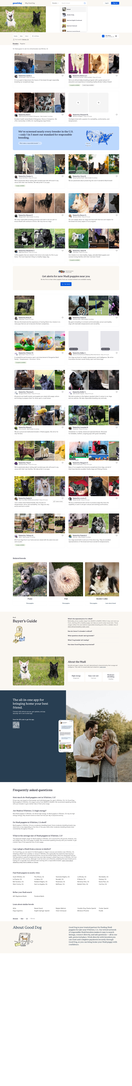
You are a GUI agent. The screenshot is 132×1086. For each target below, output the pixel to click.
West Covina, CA (18, 884)
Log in (107, 3)
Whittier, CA (25, 39)
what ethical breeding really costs (78, 626)
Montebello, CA (103, 877)
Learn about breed (110, 603)
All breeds (15, 918)
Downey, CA (102, 879)
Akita (14, 908)
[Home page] (17, 3)
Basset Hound (38, 908)
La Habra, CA (38, 879)
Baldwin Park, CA (82, 884)
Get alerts (67, 284)
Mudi (22, 918)
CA (27, 918)
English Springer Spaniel (42, 911)
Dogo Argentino (18, 911)
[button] (24, 64)
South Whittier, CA (19, 877)
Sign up (115, 3)
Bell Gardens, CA (18, 881)
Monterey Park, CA (83, 881)
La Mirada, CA (81, 877)
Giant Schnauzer (61, 911)
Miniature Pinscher (83, 911)
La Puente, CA (17, 879)
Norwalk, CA (59, 879)
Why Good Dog (30, 3)
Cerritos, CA (103, 884)
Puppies (22, 43)
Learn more (103, 667)
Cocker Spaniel (103, 908)
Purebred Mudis (39, 896)
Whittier (32, 918)
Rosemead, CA (60, 881)
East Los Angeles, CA (40, 884)
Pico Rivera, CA (39, 877)
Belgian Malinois (61, 908)
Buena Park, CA (103, 881)
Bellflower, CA (60, 884)
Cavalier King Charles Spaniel (86, 908)
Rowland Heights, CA (40, 881)
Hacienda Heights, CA (63, 877)
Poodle (101, 911)
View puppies (30, 603)
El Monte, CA (81, 879)
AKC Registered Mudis (20, 896)
